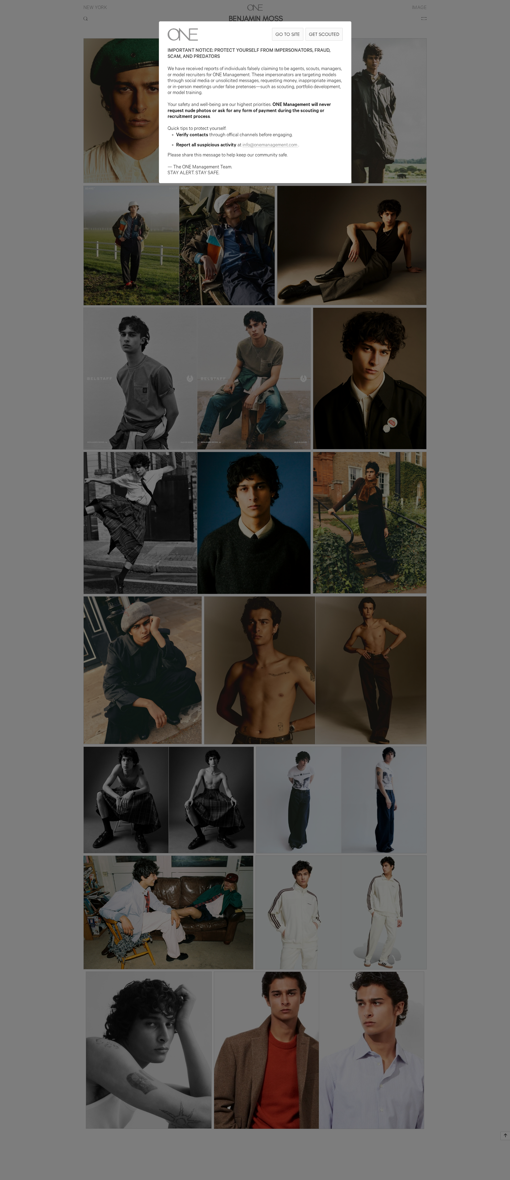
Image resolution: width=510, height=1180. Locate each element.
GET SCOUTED (324, 34)
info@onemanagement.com (270, 145)
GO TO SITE (287, 34)
